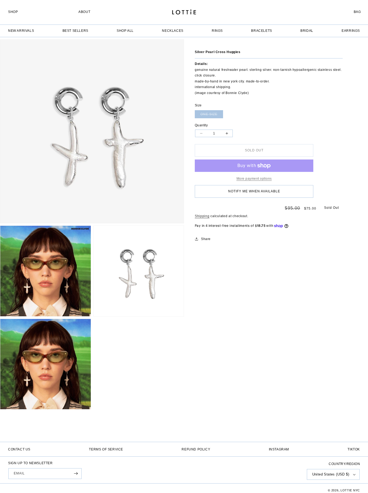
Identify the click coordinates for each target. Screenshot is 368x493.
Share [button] (206, 239)
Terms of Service (106, 449)
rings (217, 30)
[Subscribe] (76, 473)
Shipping (202, 216)
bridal (306, 30)
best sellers (75, 30)
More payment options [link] (254, 178)
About (84, 12)
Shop (13, 12)
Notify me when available (254, 191)
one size (211, 115)
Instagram (279, 449)
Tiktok (354, 449)
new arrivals (21, 30)
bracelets (261, 30)
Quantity (201, 125)
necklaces (172, 30)
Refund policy (196, 449)
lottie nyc (350, 490)
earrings (351, 30)
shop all (125, 30)
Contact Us (19, 449)
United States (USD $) (330, 474)
